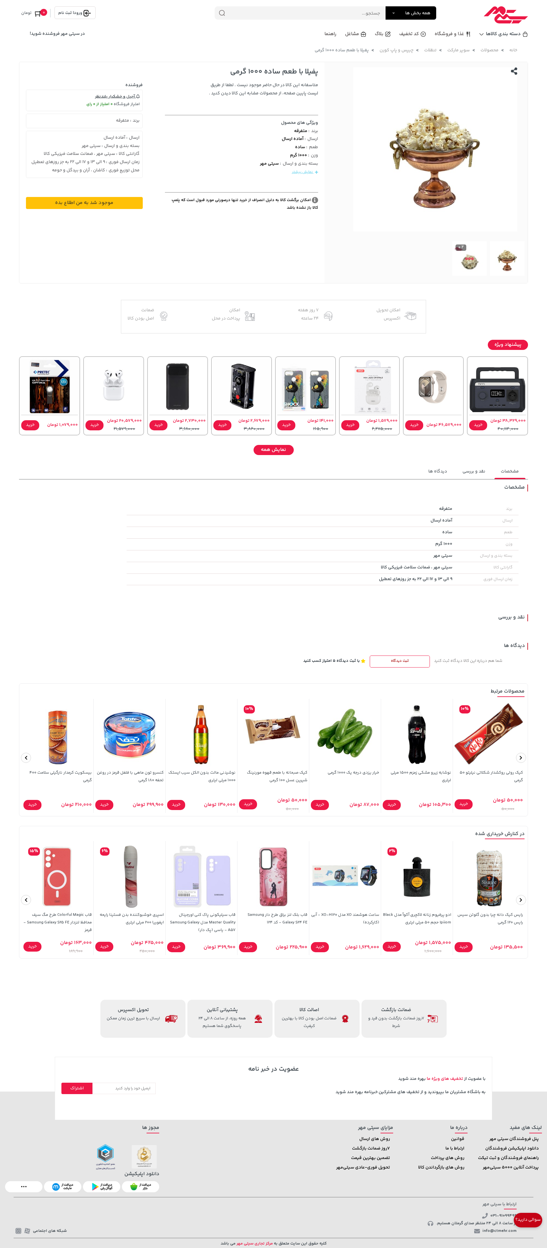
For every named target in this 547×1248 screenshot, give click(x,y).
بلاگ (379, 34)
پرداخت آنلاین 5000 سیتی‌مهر (511, 1167)
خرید (478, 424)
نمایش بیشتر (303, 172)
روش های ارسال (374, 1139)
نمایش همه (273, 450)
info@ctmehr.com (499, 1231)
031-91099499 (503, 1216)
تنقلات (430, 50)
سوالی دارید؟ (528, 1219)
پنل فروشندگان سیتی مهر (514, 1139)
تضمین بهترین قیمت (370, 1158)
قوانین (457, 1139)
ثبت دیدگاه (400, 661)
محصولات (490, 50)
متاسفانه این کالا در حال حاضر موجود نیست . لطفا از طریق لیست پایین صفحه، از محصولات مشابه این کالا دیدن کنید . (263, 89)
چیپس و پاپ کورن (396, 50)
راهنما (330, 34)
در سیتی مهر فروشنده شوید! (57, 33)
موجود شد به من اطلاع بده (84, 203)
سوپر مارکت (458, 50)
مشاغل (352, 34)
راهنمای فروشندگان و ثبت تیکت (508, 1158)
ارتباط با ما (454, 1148)
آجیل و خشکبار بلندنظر (115, 96)
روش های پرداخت (447, 1158)
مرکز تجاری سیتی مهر (254, 1243)
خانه (513, 50)
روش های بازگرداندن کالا (441, 1167)
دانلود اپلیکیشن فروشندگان (512, 1148)
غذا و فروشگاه (449, 34)
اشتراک (77, 1088)
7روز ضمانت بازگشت (371, 1148)
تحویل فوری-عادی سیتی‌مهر (363, 1167)
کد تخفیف (409, 34)
